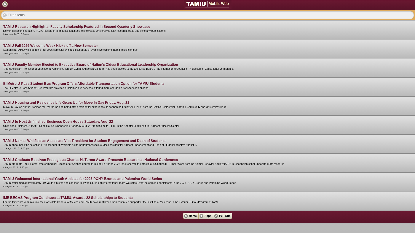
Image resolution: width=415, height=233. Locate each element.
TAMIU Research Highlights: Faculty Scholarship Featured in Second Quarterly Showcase (76, 26)
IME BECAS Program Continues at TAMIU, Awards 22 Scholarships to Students (68, 198)
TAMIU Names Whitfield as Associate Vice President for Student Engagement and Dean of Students (84, 141)
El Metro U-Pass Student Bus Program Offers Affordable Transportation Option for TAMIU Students (83, 83)
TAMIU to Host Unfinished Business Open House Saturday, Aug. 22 (58, 121)
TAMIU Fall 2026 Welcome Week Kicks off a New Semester (50, 45)
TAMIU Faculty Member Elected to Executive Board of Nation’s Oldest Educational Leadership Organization (90, 64)
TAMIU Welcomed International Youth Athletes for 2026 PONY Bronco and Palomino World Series (82, 179)
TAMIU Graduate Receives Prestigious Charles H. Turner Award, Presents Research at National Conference (90, 160)
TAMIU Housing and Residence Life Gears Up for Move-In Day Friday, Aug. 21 (66, 102)
